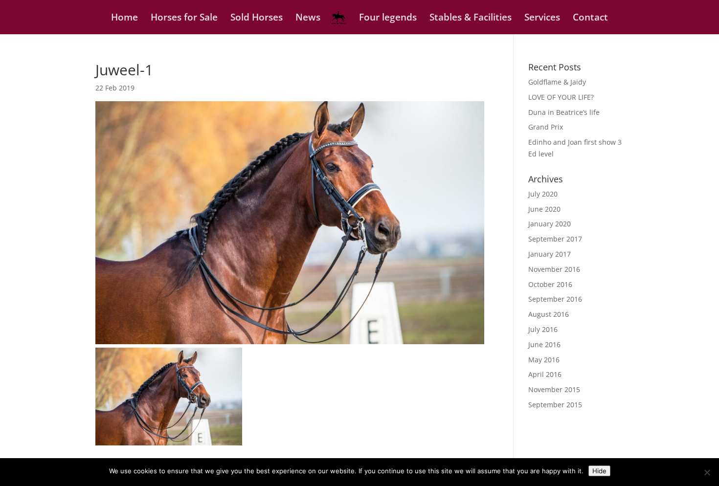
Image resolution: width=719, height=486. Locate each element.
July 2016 (543, 329)
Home (124, 18)
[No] (707, 472)
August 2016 (548, 314)
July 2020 (543, 194)
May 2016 (544, 359)
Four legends (388, 18)
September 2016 (555, 299)
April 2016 (545, 374)
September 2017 (555, 238)
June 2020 (544, 209)
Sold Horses (256, 18)
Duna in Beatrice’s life (564, 112)
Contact (590, 18)
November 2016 (554, 269)
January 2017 (549, 254)
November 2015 (554, 389)
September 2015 (555, 404)
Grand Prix (545, 127)
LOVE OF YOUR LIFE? (561, 97)
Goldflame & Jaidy (557, 82)
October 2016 (550, 284)
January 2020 (549, 223)
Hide (599, 471)
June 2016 (544, 344)
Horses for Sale (184, 18)
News (307, 18)
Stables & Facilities (470, 18)
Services (542, 18)
